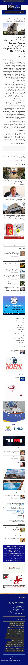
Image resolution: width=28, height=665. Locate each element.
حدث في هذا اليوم (9, 635)
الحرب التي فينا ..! (15, 462)
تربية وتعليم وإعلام (20, 325)
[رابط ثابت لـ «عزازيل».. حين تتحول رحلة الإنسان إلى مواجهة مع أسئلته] (22, 531)
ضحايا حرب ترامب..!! (15, 456)
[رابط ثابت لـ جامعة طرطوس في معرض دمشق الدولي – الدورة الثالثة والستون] (22, 273)
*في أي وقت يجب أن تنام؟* (15, 160)
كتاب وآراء (16, 646)
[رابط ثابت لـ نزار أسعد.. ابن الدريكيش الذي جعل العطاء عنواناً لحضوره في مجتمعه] (22, 499)
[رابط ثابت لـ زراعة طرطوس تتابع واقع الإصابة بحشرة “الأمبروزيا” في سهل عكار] (22, 285)
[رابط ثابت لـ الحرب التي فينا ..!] (22, 466)
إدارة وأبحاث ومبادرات (19, 320)
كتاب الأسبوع (21, 646)
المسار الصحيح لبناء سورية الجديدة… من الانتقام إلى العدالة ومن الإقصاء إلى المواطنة (11, 253)
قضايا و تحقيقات (20, 329)
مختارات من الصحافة (20, 648)
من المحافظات (12, 648)
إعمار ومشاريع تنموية (20, 625)
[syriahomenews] (14, 9)
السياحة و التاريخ (10, 629)
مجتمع (22, 331)
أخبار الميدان (21, 623)
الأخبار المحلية (14, 627)
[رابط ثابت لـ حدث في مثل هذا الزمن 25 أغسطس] (22, 542)
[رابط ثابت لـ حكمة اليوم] (22, 381)
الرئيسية (21, 18)
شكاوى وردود (16, 18)
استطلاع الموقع (20, 327)
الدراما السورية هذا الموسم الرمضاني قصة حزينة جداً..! (16, 156)
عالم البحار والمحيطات (19, 333)
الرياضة (22, 335)
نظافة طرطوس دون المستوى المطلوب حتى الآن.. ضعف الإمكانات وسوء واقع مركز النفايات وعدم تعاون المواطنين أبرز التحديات (14, 217)
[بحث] (4, 1)
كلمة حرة (11, 646)
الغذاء (15, 631)
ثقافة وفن (22, 635)
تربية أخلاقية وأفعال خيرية (18, 338)
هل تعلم (13, 650)
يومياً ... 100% (8, 650)
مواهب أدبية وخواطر (19, 340)
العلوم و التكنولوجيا (20, 318)
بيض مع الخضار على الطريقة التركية (11, 263)
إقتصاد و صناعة (12, 625)
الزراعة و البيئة (17, 629)
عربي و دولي (21, 644)
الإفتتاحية (8, 627)
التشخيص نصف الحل (15, 350)
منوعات (7, 648)
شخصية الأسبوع (21, 640)
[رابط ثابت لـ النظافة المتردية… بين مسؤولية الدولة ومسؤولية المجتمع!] (22, 454)
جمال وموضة (21, 342)
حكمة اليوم (17, 377)
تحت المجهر (10, 631)
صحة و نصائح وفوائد (20, 642)
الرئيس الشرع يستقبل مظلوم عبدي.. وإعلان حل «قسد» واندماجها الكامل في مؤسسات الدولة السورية (11, 276)
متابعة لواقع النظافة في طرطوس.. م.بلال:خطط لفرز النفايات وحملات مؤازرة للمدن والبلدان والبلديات (15, 199)
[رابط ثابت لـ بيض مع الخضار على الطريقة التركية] (22, 267)
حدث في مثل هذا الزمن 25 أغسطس (11, 538)
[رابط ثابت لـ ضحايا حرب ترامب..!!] (22, 460)
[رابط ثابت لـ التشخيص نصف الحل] (22, 354)
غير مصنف (16, 644)
